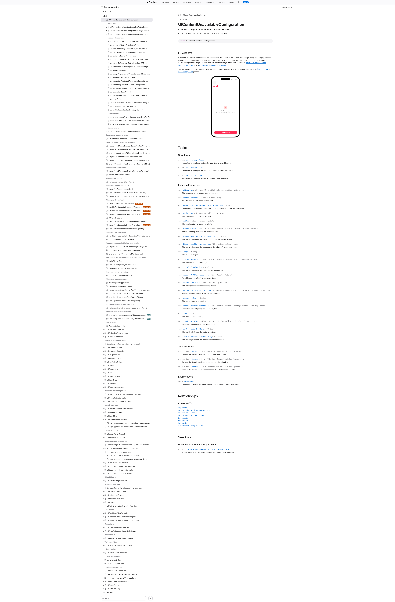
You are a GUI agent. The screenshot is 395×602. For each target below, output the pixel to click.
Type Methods (186, 346)
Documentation (111, 7)
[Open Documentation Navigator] (101, 7)
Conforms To (185, 403)
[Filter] (125, 598)
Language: (284, 7)
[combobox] (125, 598)
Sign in (246, 2)
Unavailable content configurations (197, 444)
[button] (238, 2)
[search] (123, 598)
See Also (184, 437)
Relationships (188, 396)
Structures (184, 155)
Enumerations (185, 376)
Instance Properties (189, 185)
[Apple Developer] (152, 2)
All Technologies (108, 12)
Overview (185, 53)
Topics (183, 148)
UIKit (179, 15)
